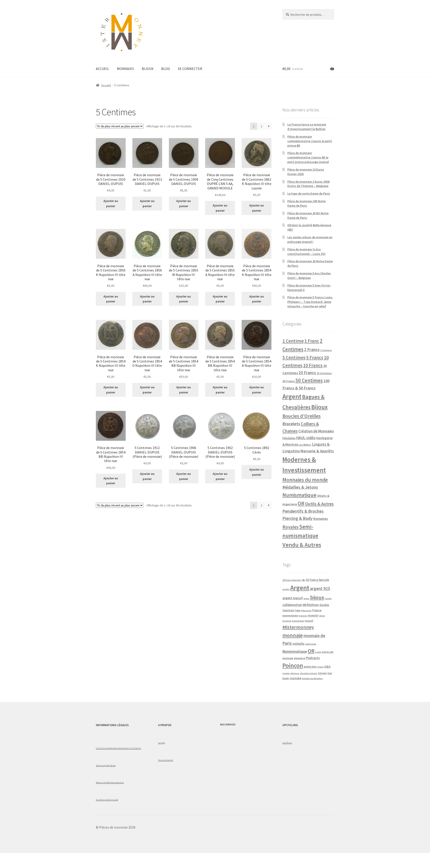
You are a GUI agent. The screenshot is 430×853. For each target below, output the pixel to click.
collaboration (292, 605)
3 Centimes (326, 350)
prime (320, 666)
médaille (298, 644)
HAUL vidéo (306, 437)
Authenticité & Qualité (107, 799)
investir (313, 615)
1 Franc (311, 341)
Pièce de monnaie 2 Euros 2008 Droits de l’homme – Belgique (308, 184)
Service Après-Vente (106, 765)
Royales (290, 527)
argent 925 (320, 588)
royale (285, 673)
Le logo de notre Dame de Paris (308, 193)
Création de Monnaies (316, 431)
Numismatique (299, 495)
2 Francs (312, 349)
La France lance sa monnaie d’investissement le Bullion (306, 126)
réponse (294, 673)
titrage (322, 673)
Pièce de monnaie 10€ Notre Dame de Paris (306, 203)
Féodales (289, 438)
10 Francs (312, 365)
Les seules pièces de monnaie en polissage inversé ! (309, 239)
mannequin (298, 620)
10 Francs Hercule (291, 580)
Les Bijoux (287, 742)
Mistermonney (298, 627)
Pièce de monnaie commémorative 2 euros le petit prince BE (309, 141)
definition (311, 604)
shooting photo (308, 673)
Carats (328, 598)
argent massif (292, 598)
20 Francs (307, 372)
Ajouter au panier (110, 203)
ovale (318, 652)
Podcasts (313, 658)
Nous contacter (165, 760)
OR (301, 503)
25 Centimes (324, 373)
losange (286, 620)
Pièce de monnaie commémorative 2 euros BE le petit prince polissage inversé (308, 157)
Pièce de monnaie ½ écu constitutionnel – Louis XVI (306, 251)
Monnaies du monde (305, 479)
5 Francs (314, 357)
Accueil (106, 85)
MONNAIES (125, 68)
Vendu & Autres (301, 544)
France (316, 610)
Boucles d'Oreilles (301, 416)
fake (298, 610)
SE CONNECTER (190, 68)
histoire (303, 615)
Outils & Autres (319, 503)
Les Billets (305, 444)
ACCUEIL (102, 68)
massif (309, 620)
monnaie (292, 635)
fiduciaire (306, 610)
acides (286, 589)
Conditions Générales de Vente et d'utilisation (118, 748)
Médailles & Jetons (300, 487)
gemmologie (290, 615)
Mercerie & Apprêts (317, 451)
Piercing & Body (297, 518)
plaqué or (299, 658)
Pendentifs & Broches (303, 511)
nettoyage (310, 643)
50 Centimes (309, 380)
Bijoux (319, 407)
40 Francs (288, 381)
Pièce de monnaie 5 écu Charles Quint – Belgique (309, 275)
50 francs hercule (317, 580)
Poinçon (292, 665)
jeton (322, 615)
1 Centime (293, 341)
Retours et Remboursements (110, 782)
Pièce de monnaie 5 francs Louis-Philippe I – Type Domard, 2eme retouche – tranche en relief (310, 301)
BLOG (165, 68)
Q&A (327, 667)
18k (303, 580)
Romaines (320, 519)
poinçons (310, 667)
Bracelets (291, 423)
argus (306, 598)
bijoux (317, 597)
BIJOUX (147, 68)
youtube (295, 678)
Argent (291, 396)
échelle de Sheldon (312, 678)
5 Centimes (293, 357)
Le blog (161, 742)
